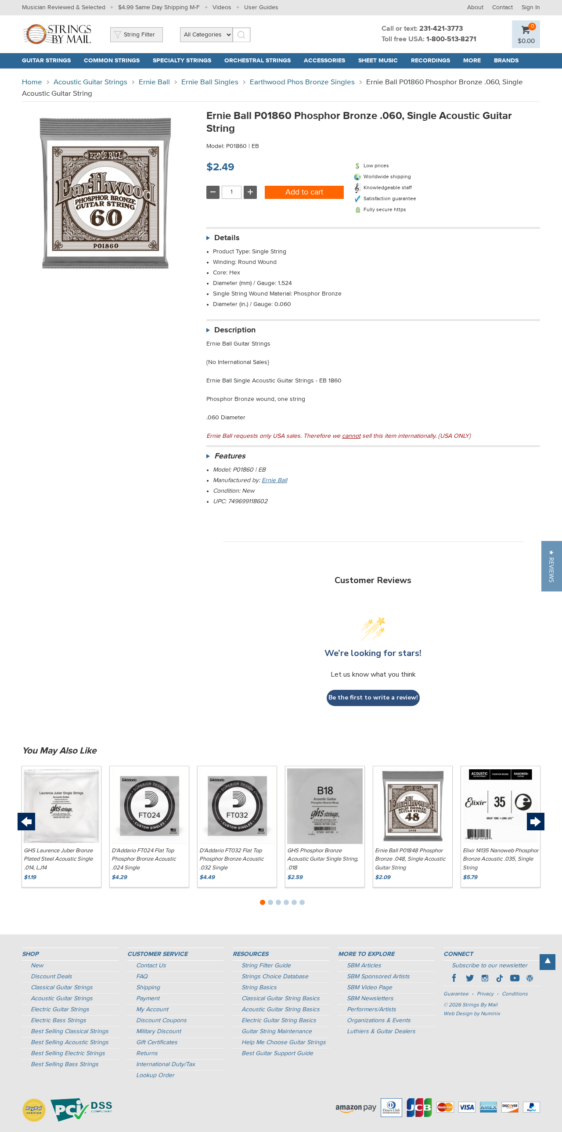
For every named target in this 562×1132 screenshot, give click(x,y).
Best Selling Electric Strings (68, 1053)
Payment (147, 998)
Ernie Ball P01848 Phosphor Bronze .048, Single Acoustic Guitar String (410, 859)
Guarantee (455, 994)
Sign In (531, 7)
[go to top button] (547, 962)
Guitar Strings (46, 61)
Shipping (148, 987)
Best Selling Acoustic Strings (69, 1042)
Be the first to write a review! (373, 697)
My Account (152, 1009)
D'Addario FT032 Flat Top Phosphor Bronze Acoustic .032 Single (231, 859)
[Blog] (529, 979)
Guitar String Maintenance (276, 1031)
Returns (147, 1053)
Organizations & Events (379, 1020)
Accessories (324, 61)
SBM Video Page (369, 987)
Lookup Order (155, 1075)
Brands (506, 61)
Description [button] (235, 330)
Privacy (485, 994)
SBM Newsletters (370, 998)
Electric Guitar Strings (60, 1009)
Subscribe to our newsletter (489, 966)
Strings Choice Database (274, 976)
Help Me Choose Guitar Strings (283, 1042)
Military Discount (158, 1031)
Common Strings (112, 61)
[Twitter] (469, 979)
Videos (222, 7)
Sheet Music (378, 61)
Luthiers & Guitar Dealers (381, 1031)
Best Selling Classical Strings (69, 1031)
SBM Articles (364, 966)
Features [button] (229, 456)
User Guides (261, 7)
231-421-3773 (441, 28)
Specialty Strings (182, 61)
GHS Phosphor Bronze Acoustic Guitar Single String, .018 (322, 859)
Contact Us (151, 966)
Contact (502, 7)
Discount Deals (51, 976)
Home (32, 82)
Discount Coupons (161, 1020)
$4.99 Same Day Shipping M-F (159, 7)
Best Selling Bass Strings (64, 1064)
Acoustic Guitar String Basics (280, 1009)
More (472, 61)
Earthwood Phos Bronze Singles (302, 82)
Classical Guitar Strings (62, 987)
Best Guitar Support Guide (277, 1053)
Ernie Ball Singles (209, 82)
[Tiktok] (499, 979)
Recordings (430, 61)
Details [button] (227, 238)
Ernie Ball (154, 82)
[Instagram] (484, 979)
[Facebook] (454, 979)
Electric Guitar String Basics (278, 1020)
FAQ (142, 976)
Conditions (515, 994)
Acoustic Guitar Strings (90, 82)
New (37, 966)
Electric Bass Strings (58, 1020)
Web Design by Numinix (471, 1014)
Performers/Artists (371, 1009)
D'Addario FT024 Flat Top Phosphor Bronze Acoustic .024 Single (144, 859)
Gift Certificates (156, 1042)
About (475, 7)
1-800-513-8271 (451, 39)
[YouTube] (514, 979)
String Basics (259, 987)
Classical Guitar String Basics (280, 998)
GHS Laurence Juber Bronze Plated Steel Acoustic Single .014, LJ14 (58, 859)
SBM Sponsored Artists (378, 976)
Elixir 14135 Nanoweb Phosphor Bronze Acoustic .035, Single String (500, 859)
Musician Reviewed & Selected (63, 7)
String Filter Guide (266, 966)
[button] (551, 566)
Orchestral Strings (257, 61)
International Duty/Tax (165, 1064)
